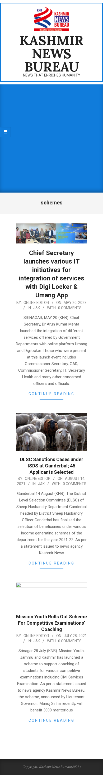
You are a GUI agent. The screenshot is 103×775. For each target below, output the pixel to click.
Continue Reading (51, 394)
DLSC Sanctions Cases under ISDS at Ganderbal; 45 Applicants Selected (51, 466)
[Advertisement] (51, 138)
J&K (36, 308)
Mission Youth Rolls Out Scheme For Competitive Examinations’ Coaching (51, 623)
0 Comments (70, 308)
